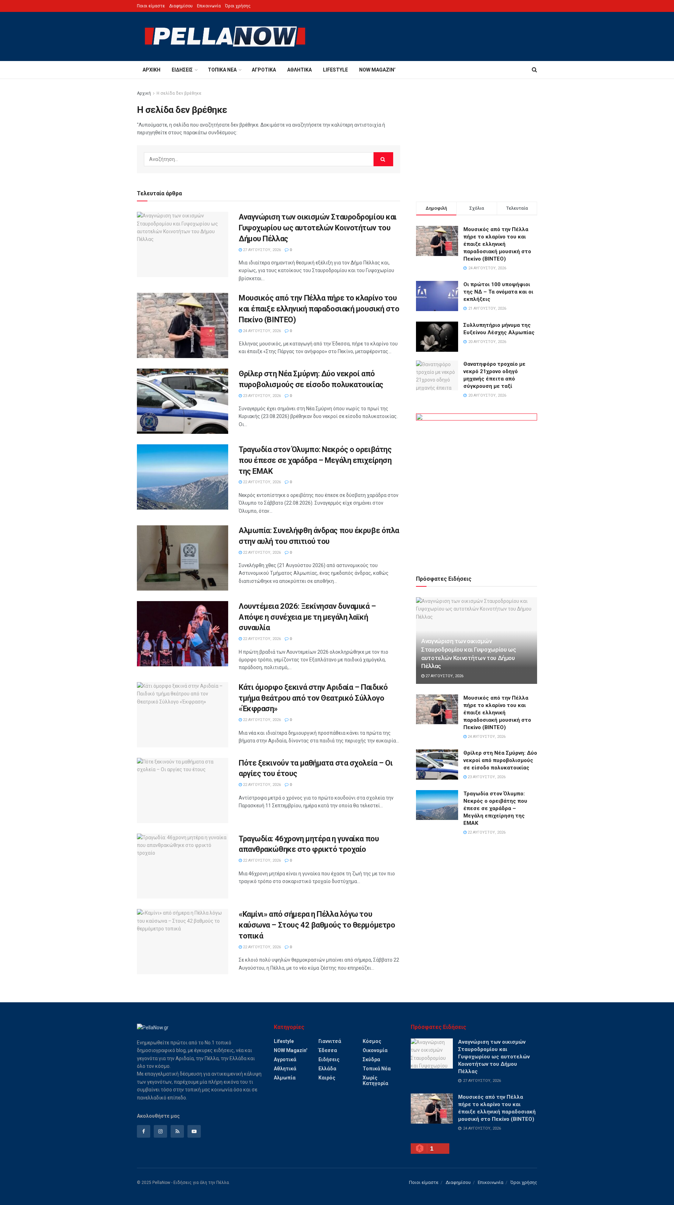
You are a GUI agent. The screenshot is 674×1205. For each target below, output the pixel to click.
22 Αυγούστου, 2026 (261, 482)
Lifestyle (335, 70)
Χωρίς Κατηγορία (375, 1080)
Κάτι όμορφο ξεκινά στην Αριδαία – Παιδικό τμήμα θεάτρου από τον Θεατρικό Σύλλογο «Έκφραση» (313, 698)
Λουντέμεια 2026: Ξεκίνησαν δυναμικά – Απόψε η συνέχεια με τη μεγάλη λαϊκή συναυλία (307, 617)
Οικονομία (375, 1050)
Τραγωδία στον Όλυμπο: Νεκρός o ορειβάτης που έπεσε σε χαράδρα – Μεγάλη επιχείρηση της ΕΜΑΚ (315, 460)
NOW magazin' (290, 1050)
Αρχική (151, 70)
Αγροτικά (264, 70)
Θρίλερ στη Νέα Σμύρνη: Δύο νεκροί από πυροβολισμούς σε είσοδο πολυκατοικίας (500, 760)
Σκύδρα (371, 1059)
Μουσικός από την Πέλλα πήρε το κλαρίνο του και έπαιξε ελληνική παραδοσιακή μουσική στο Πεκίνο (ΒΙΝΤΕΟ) (319, 309)
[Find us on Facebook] (143, 1131)
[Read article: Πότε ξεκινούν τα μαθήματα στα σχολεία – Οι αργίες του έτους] (182, 790)
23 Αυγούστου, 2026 (261, 395)
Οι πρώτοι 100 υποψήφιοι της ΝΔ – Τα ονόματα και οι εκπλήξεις (498, 291)
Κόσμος (372, 1041)
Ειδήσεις (182, 70)
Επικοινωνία (209, 6)
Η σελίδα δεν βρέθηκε (179, 93)
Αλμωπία (285, 1078)
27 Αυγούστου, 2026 (261, 250)
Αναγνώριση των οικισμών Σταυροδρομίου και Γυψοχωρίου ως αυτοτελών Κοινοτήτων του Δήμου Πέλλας (318, 228)
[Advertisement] (476, 138)
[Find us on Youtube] (194, 1131)
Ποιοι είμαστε (151, 6)
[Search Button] (534, 70)
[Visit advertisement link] (476, 486)
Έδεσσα (327, 1050)
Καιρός (326, 1078)
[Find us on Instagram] (160, 1131)
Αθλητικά (299, 70)
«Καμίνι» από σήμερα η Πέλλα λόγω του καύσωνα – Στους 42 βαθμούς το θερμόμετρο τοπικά (317, 925)
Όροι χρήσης (238, 6)
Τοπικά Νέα (222, 70)
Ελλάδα (327, 1068)
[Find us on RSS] (177, 1131)
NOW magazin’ (377, 70)
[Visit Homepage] (225, 36)
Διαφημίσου (181, 6)
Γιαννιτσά (329, 1041)
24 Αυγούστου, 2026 (261, 331)
